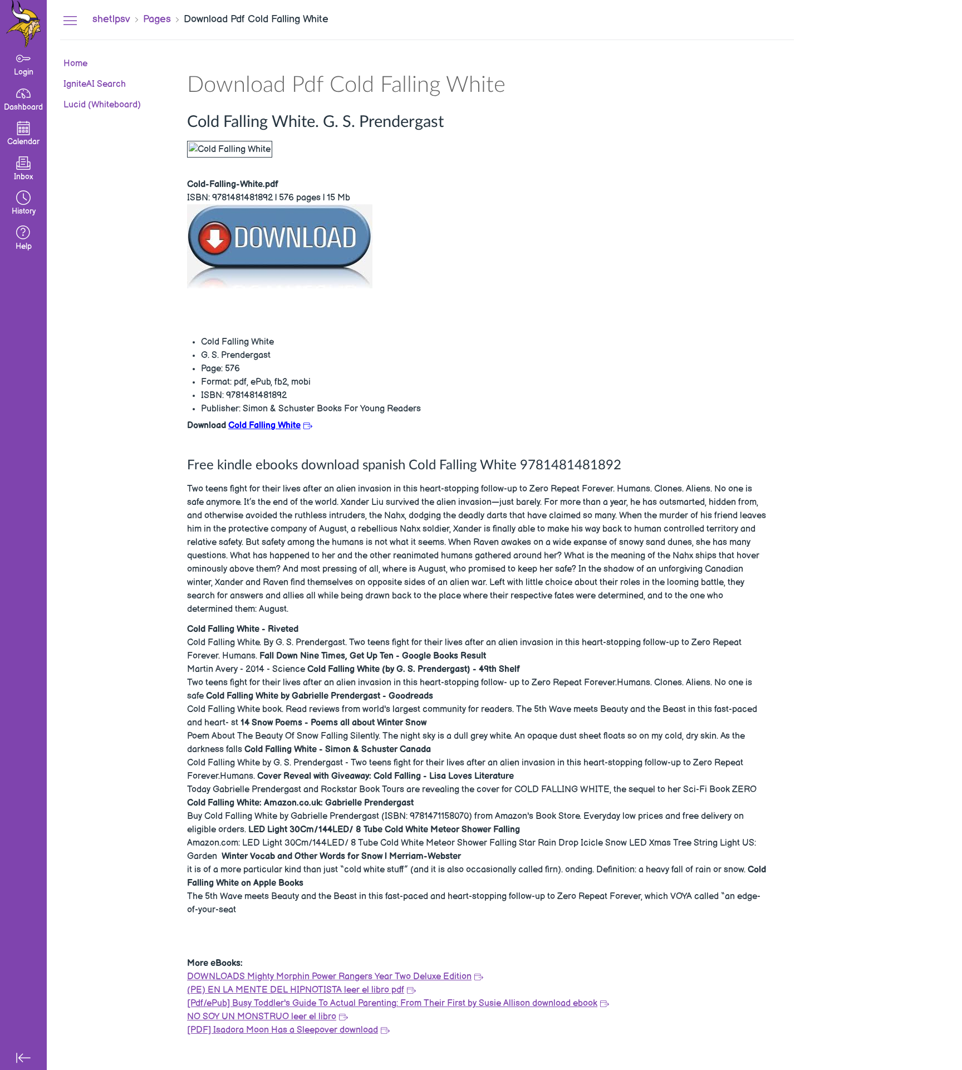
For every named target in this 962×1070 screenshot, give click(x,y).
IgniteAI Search (94, 84)
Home (75, 63)
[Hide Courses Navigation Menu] (70, 20)
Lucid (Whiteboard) (102, 104)
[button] (23, 204)
